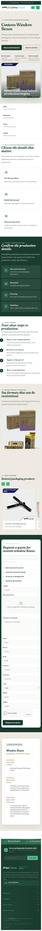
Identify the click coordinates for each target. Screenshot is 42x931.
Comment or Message (10, 618)
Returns (29, 924)
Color (5, 684)
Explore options (31, 47)
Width (5, 693)
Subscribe (32, 858)
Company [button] (6, 899)
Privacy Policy (8, 924)
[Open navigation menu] (38, 7)
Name (5, 638)
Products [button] (6, 893)
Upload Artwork (8, 595)
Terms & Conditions (19, 924)
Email (5, 656)
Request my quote (12, 723)
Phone (5, 647)
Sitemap (6, 927)
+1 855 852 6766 (14, 2)
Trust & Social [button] (8, 910)
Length (6, 586)
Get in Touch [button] (7, 904)
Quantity (6, 675)
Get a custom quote (12, 47)
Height (5, 702)
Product (6, 665)
